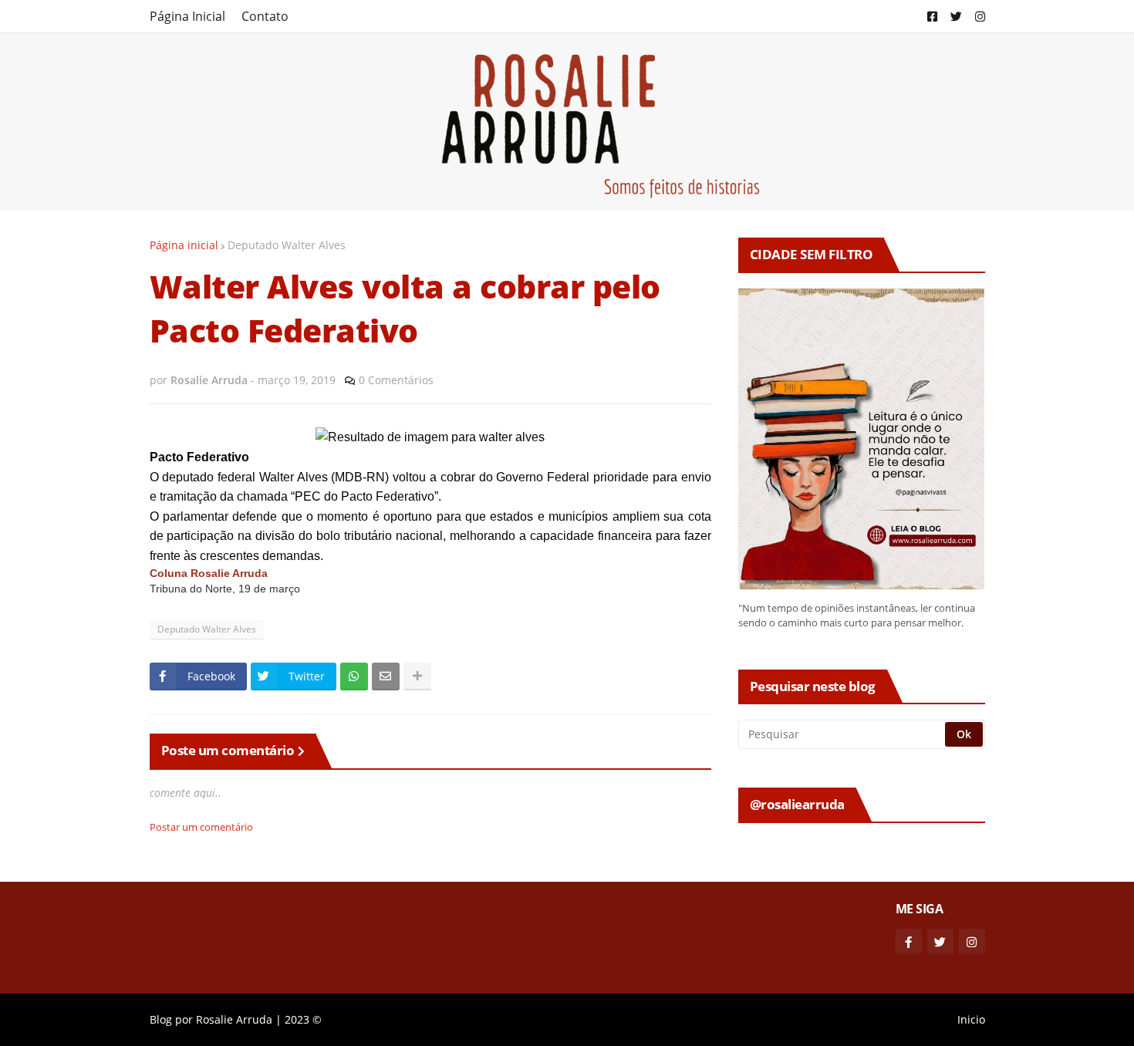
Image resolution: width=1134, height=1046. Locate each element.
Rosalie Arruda (234, 1019)
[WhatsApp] (354, 676)
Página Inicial (187, 16)
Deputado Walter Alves (287, 245)
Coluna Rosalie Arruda (209, 573)
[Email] (386, 676)
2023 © (303, 1019)
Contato (265, 16)
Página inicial (184, 245)
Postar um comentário (201, 827)
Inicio (971, 1019)
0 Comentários (396, 380)
